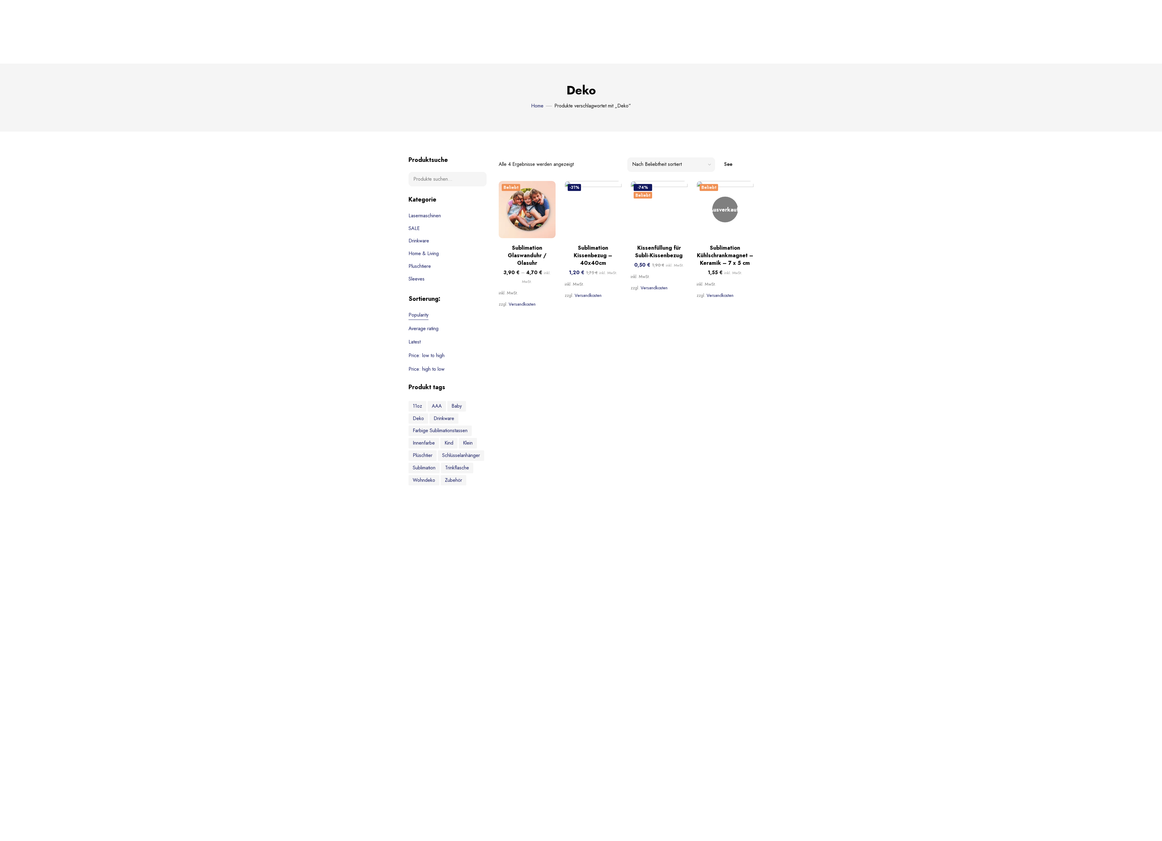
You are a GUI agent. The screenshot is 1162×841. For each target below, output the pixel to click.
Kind (449, 442)
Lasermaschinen (425, 215)
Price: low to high (427, 355)
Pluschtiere (420, 266)
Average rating (423, 328)
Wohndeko (424, 480)
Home (537, 105)
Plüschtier (422, 455)
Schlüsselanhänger (461, 455)
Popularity (418, 314)
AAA (437, 405)
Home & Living (424, 253)
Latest (415, 341)
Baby (456, 405)
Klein (468, 442)
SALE (414, 228)
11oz (417, 405)
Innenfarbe (424, 442)
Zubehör (453, 480)
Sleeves (417, 278)
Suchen (478, 179)
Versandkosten (522, 304)
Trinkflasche (457, 467)
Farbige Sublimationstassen (440, 430)
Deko (418, 418)
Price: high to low (427, 369)
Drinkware (419, 240)
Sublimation (424, 467)
